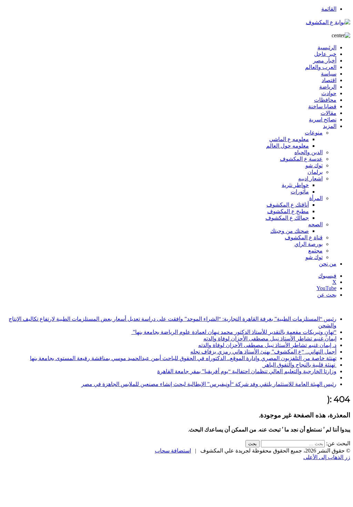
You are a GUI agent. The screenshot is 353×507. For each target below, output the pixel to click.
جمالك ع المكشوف (287, 218)
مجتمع (315, 251)
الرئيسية (326, 47)
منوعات (314, 133)
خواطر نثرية (295, 185)
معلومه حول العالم (287, 146)
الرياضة (327, 87)
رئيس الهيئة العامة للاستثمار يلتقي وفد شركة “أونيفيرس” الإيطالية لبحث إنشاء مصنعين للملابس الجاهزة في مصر (208, 384)
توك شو (314, 165)
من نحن (327, 264)
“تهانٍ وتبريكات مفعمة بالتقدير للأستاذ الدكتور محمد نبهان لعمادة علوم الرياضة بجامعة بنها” (233, 332)
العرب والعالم (320, 67)
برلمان (315, 172)
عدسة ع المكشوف (301, 159)
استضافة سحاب (173, 451)
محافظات (325, 100)
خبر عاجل (325, 54)
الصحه (315, 224)
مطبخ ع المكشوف (288, 211)
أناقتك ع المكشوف (287, 205)
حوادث (328, 93)
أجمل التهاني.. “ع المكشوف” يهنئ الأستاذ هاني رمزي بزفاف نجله (263, 352)
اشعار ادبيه (310, 178)
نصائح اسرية (322, 119)
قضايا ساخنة (322, 106)
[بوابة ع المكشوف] (328, 22)
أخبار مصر (324, 60)
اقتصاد (329, 80)
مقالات (328, 113)
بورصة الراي (308, 244)
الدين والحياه (308, 152)
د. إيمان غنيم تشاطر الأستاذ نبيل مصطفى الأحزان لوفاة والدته (267, 345)
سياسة (328, 74)
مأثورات (300, 192)
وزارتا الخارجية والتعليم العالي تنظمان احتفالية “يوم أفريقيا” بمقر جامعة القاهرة (246, 371)
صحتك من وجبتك (289, 231)
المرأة (316, 198)
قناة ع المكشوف (304, 237)
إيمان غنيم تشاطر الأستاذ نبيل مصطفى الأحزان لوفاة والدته (269, 338)
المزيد (329, 126)
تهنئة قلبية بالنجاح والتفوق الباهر (299, 365)
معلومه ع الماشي (289, 139)
